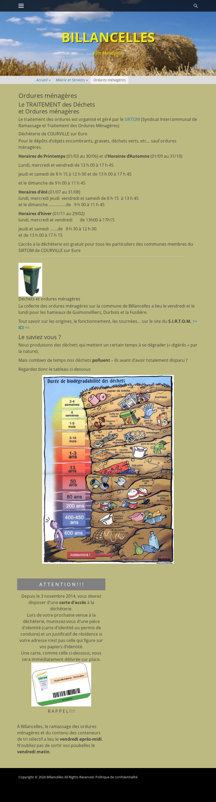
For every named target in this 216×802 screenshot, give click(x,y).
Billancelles (108, 37)
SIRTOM (132, 119)
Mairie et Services (72, 79)
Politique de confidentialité (116, 777)
